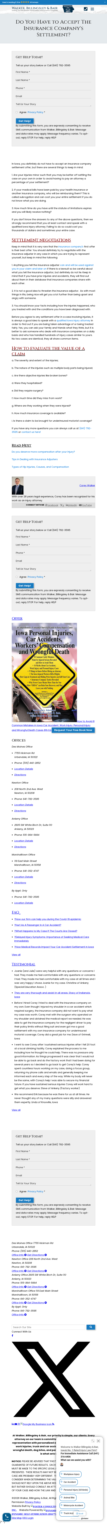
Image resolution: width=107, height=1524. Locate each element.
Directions (20, 774)
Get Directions (35, 1255)
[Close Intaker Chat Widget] (98, 1441)
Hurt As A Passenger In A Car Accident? (37, 925)
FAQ (15, 912)
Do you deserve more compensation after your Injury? (43, 451)
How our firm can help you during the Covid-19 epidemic (47, 919)
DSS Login (28, 1518)
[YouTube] (16, 1424)
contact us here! (31, 432)
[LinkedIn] (13, 1424)
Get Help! (25, 121)
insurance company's (70, 246)
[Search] (90, 1327)
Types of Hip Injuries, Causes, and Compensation (40, 466)
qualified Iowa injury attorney (73, 320)
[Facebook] (12, 1335)
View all (16, 954)
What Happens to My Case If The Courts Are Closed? (45, 931)
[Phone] (85, 9)
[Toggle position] (93, 1441)
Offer (17, 618)
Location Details (23, 769)
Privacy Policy (35, 112)
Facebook (52, 505)
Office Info (18, 1255)
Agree (32, 112)
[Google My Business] (36, 1424)
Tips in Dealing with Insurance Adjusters (35, 459)
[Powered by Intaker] (85, 1518)
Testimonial (23, 964)
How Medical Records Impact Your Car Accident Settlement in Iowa (54, 946)
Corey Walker (87, 485)
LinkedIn (72, 505)
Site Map (17, 1518)
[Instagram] (19, 1424)
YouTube (87, 505)
